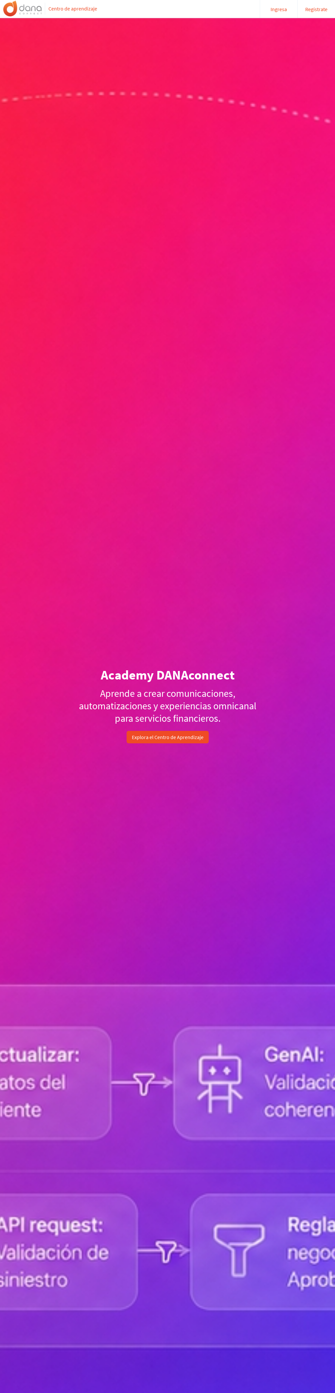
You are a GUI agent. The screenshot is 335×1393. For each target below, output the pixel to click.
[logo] (22, 8)
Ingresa (279, 9)
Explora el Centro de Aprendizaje (167, 737)
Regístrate (316, 9)
